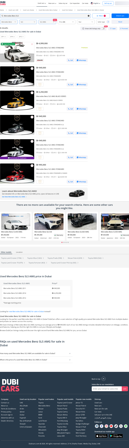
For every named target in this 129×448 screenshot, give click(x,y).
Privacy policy (6, 412)
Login (122, 3)
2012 (20, 36)
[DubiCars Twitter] (121, 426)
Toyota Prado (62, 409)
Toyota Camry (62, 412)
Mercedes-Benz (44, 406)
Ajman (22, 412)
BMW (40, 415)
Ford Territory (81, 436)
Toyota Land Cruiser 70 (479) (12, 263)
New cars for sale (101, 409)
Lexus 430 (61, 436)
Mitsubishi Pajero (63, 433)
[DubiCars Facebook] (101, 426)
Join (124, 389)
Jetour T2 (79, 403)
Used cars (98, 403)
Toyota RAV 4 (62, 418)
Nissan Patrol (62, 406)
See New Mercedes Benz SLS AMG (13, 197)
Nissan (41, 409)
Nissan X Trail (81, 427)
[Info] (83, 29)
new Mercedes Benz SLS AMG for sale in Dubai (26, 311)
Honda (41, 433)
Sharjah (23, 424)
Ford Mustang (62, 421)
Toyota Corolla (62, 424)
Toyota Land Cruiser (64, 403)
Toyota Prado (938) (55, 258)
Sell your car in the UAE (103, 415)
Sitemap (98, 399)
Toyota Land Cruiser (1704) (11, 258)
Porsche (41, 436)
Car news (98, 412)
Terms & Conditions (8, 409)
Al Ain (22, 409)
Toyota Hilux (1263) (34, 258)
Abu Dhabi (24, 406)
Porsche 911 (80, 409)
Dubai (22, 415)
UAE (21, 403)
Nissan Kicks (80, 412)
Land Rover (42, 421)
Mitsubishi (42, 430)
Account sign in (7, 415)
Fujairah (23, 418)
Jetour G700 (80, 415)
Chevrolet (42, 427)
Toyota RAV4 (80, 430)
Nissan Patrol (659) (75, 258)
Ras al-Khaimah (25, 421)
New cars (98, 406)
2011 (2, 36)
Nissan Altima (62, 415)
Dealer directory (7, 421)
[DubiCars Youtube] (111, 426)
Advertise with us (7, 418)
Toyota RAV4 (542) (95, 258)
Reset (120, 22)
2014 (11, 36)
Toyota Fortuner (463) (37, 263)
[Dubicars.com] (10, 385)
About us (4, 406)
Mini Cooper (80, 433)
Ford (40, 418)
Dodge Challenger (82, 424)
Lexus (40, 412)
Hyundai (41, 424)
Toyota (41, 403)
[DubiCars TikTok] (116, 426)
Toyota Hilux (62, 427)
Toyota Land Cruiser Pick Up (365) (64, 263)
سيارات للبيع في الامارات (103, 418)
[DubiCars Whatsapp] (125, 426)
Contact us (5, 403)
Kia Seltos (79, 421)
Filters (102, 16)
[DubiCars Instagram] (106, 426)
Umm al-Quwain (26, 427)
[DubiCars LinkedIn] (97, 426)
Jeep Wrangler (62, 430)
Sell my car (108, 3)
